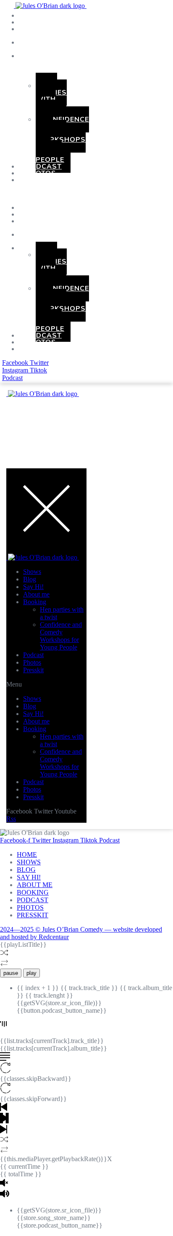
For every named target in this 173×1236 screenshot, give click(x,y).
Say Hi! (33, 586)
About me (36, 594)
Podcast (33, 654)
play (31, 973)
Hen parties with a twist (51, 99)
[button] (19, 194)
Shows (32, 571)
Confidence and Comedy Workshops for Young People (62, 139)
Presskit (43, 180)
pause (10, 973)
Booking (42, 56)
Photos (32, 662)
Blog (29, 579)
